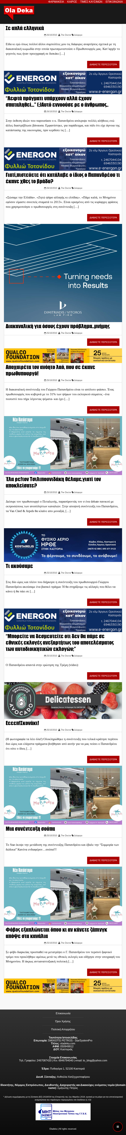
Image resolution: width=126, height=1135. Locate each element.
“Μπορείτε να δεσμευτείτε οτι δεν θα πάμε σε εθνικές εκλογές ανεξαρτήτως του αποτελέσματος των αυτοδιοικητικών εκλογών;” (60, 642)
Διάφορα (78, 35)
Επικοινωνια (114, 1)
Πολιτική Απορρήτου (63, 1029)
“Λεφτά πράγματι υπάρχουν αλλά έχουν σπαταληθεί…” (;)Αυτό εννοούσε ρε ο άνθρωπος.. (57, 101)
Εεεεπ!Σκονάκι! (22, 723)
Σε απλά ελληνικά (25, 28)
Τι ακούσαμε (19, 566)
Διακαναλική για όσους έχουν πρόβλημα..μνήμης (58, 326)
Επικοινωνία (63, 1013)
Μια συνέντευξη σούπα (30, 828)
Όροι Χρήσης (63, 1021)
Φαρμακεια (56, 1)
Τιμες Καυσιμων (91, 1)
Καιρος (72, 1)
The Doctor (66, 35)
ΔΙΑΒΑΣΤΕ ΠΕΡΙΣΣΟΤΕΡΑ (103, 64)
